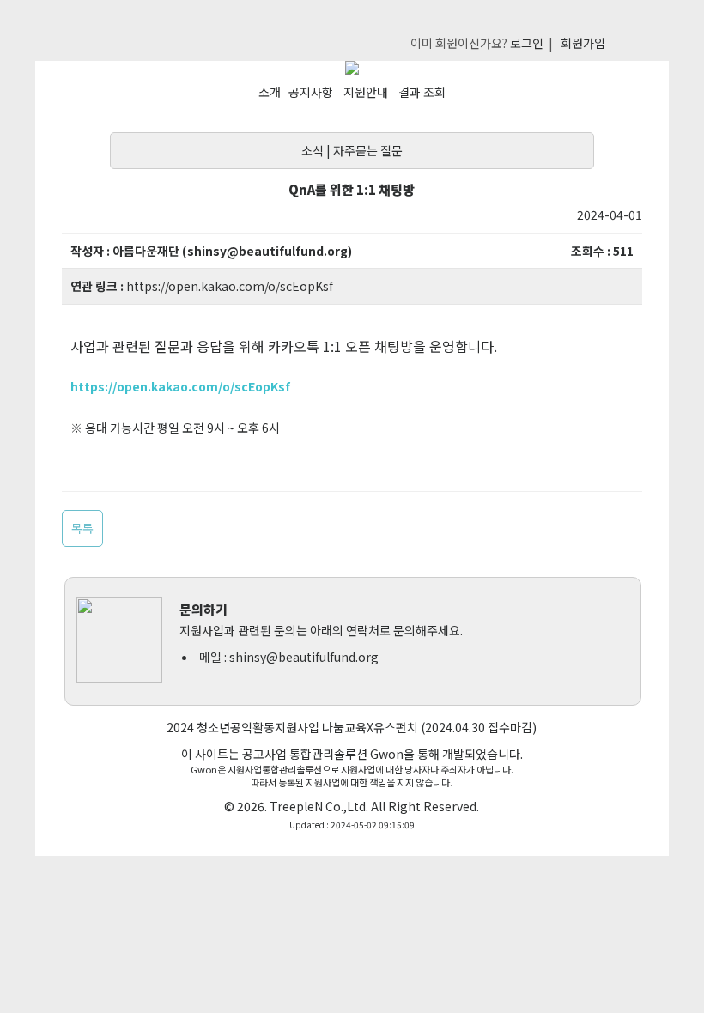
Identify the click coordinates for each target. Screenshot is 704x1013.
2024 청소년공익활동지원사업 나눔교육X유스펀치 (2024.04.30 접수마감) (352, 727)
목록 (82, 528)
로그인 (526, 43)
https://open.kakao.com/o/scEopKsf (229, 285)
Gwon (387, 753)
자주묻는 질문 (368, 150)
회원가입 (583, 43)
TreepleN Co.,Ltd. (319, 806)
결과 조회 (422, 91)
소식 (312, 150)
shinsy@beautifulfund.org (304, 656)
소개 (269, 91)
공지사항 (310, 91)
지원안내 (365, 91)
